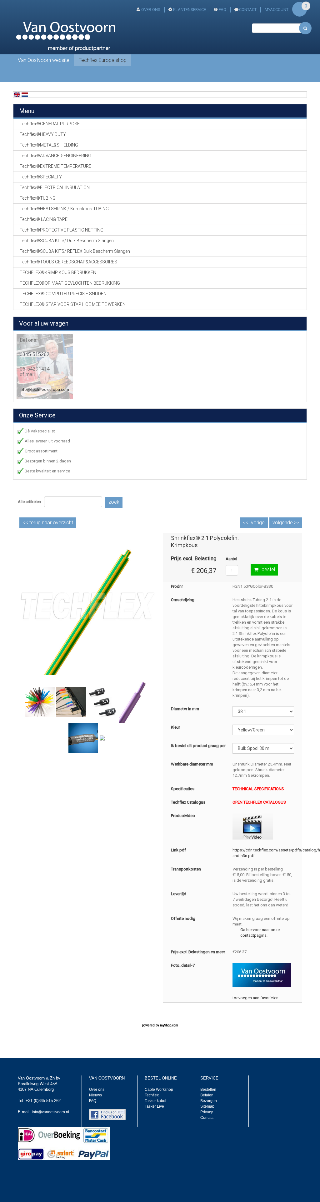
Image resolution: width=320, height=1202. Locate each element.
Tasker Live (154, 1106)
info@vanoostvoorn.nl (50, 1112)
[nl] (24, 94)
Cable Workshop (159, 1089)
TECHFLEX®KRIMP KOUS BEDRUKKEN (58, 272)
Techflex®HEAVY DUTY (43, 134)
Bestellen (208, 1089)
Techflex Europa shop (103, 60)
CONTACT (248, 9)
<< (47, 523)
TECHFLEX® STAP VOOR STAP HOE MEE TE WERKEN (73, 304)
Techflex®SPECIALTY (41, 176)
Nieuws (95, 1095)
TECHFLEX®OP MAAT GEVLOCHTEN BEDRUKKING (70, 283)
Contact (206, 1117)
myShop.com (169, 1025)
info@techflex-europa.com (44, 389)
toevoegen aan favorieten (255, 997)
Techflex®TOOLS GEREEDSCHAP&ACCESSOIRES (68, 261)
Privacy (206, 1112)
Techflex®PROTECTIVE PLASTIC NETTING (61, 229)
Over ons (150, 9)
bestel (268, 569)
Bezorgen (208, 1101)
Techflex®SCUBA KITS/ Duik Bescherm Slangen (67, 240)
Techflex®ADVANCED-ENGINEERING (55, 155)
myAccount (276, 9)
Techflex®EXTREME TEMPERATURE (55, 166)
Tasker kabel (155, 1101)
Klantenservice (189, 9)
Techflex (152, 1095)
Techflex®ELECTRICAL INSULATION (55, 187)
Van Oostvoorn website (43, 60)
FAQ (222, 9)
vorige (258, 523)
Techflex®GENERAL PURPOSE (50, 123)
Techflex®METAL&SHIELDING (49, 144)
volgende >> (285, 523)
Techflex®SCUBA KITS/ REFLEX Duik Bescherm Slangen (75, 251)
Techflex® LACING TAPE (44, 219)
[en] (17, 94)
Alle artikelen (29, 501)
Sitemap (207, 1106)
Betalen (206, 1095)
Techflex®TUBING (38, 198)
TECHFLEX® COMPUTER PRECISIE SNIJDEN (63, 293)
